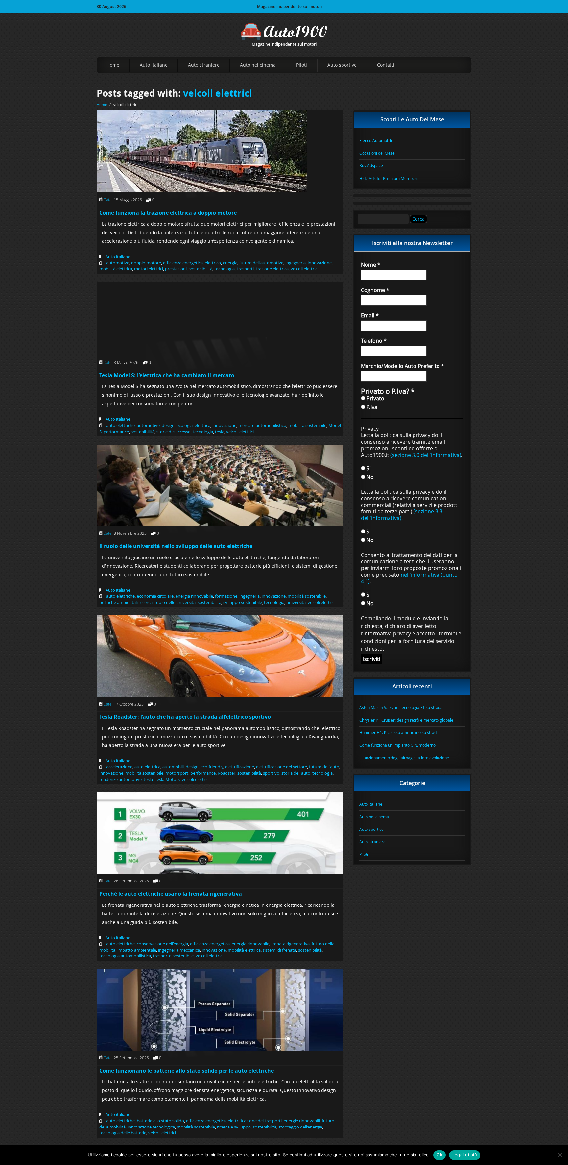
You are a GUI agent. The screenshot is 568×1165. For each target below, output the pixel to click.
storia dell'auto (295, 773)
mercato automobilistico (262, 425)
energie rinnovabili (302, 1121)
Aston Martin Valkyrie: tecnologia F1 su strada (401, 707)
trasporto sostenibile (173, 956)
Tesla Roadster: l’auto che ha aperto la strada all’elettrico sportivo (185, 716)
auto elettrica (147, 767)
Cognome (375, 290)
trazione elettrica (272, 269)
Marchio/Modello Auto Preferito (402, 366)
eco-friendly (212, 767)
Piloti (301, 65)
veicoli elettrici (217, 93)
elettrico (213, 263)
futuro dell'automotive (261, 263)
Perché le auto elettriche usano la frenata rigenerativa (170, 893)
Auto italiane (154, 65)
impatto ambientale (136, 950)
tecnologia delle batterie (122, 1133)
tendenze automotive (120, 779)
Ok (439, 1154)
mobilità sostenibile (307, 425)
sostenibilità (200, 269)
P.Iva (371, 406)
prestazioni (176, 269)
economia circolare (155, 596)
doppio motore (146, 263)
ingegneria (295, 263)
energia (230, 263)
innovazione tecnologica (151, 1127)
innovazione (320, 263)
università (296, 602)
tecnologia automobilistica (125, 956)
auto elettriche (120, 425)
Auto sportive (342, 65)
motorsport (176, 773)
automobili (173, 767)
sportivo (271, 773)
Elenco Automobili (375, 140)
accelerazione (119, 767)
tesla (219, 431)
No (369, 476)
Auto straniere (204, 65)
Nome (370, 264)
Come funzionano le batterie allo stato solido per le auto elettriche (186, 1070)
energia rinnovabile (194, 596)
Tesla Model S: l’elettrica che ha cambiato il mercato (166, 375)
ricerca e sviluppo (234, 1127)
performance (116, 431)
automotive (117, 263)
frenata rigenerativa (290, 944)
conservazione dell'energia (162, 944)
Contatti (385, 65)
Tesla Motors (167, 779)
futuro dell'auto (324, 767)
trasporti (245, 269)
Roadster (226, 773)
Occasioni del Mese (377, 153)
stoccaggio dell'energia (300, 1127)
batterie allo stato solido (160, 1121)
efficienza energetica (183, 263)
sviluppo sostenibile (242, 602)
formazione (226, 596)
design (168, 425)
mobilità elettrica (115, 269)
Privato (374, 398)
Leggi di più (464, 1154)
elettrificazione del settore (281, 767)
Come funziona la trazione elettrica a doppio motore (168, 212)
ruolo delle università (175, 602)
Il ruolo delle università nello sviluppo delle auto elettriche (175, 546)
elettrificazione (239, 767)
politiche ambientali (118, 602)
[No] (559, 1155)
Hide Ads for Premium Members (388, 178)
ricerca (146, 602)
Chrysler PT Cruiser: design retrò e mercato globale (406, 720)
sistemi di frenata (279, 950)
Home (112, 65)
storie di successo (173, 431)
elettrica (202, 425)
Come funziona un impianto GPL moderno (397, 745)
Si (368, 468)
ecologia (185, 425)
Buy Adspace (371, 165)
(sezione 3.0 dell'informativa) (425, 455)
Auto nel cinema (258, 65)
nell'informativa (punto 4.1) (409, 578)
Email (370, 315)
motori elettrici (148, 269)
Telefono (374, 340)
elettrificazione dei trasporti (255, 1121)
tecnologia (224, 269)
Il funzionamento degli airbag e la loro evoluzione (404, 757)
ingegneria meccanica (179, 950)
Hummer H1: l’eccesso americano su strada (399, 732)
